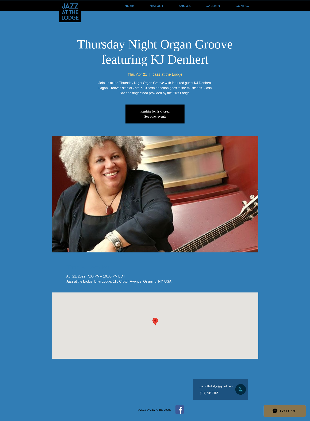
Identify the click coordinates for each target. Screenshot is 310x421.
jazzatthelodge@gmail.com (216, 386)
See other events (155, 116)
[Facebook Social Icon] (179, 409)
